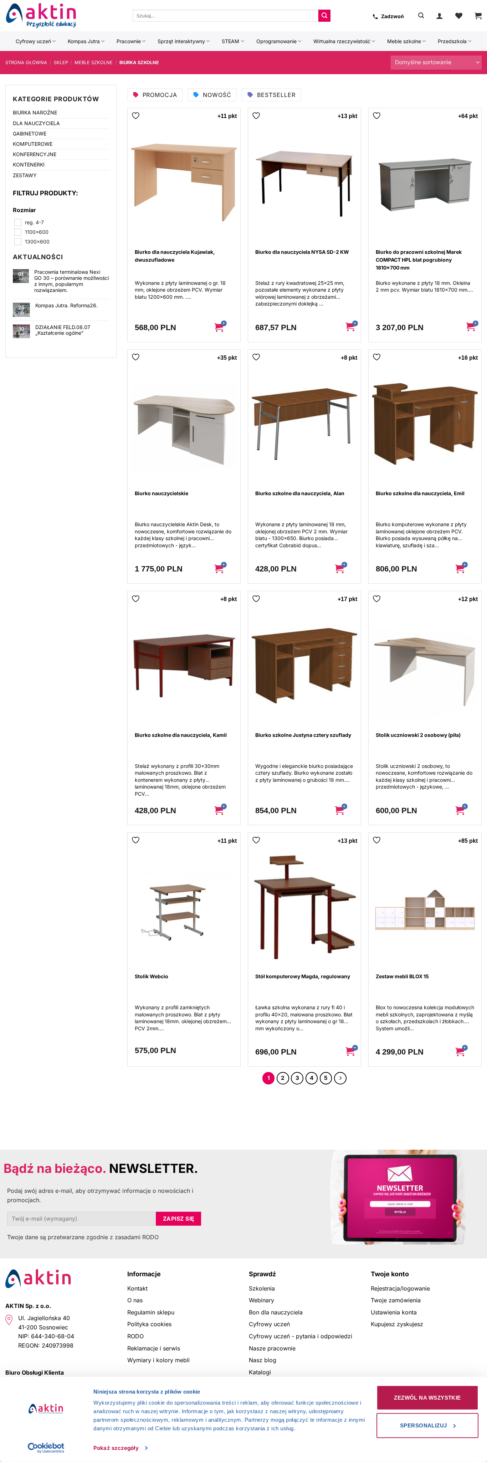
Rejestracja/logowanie (400, 1288)
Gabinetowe (29, 133)
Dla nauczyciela (36, 123)
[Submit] (324, 16)
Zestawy (25, 175)
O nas (135, 1300)
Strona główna (26, 62)
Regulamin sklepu (150, 1312)
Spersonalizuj (423, 1425)
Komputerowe (32, 144)
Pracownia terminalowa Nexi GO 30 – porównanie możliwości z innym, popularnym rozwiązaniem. (71, 281)
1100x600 (36, 232)
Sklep (61, 62)
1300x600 (37, 241)
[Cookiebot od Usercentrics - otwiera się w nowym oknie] (46, 1448)
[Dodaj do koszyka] (350, 327)
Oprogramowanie (276, 41)
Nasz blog (262, 1360)
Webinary (261, 1300)
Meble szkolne (404, 41)
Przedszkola (452, 41)
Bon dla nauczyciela (276, 1312)
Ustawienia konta (394, 1312)
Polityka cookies (149, 1324)
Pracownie (129, 41)
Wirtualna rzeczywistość (341, 41)
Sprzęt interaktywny (181, 41)
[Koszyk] (478, 16)
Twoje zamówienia (396, 1300)
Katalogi (260, 1372)
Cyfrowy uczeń (33, 41)
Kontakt (137, 1288)
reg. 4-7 (34, 222)
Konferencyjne (34, 154)
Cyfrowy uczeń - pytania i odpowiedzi (300, 1336)
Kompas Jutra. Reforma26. (66, 305)
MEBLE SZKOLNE (94, 62)
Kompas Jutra (84, 41)
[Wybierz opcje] (224, 327)
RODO (135, 1336)
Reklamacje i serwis (153, 1348)
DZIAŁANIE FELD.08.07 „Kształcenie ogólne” (62, 330)
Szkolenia (262, 1288)
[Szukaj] (421, 15)
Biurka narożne (35, 112)
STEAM (230, 41)
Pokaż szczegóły (116, 1448)
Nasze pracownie (272, 1348)
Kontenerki (29, 164)
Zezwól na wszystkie (427, 1398)
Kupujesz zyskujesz (397, 1324)
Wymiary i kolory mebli (158, 1360)
